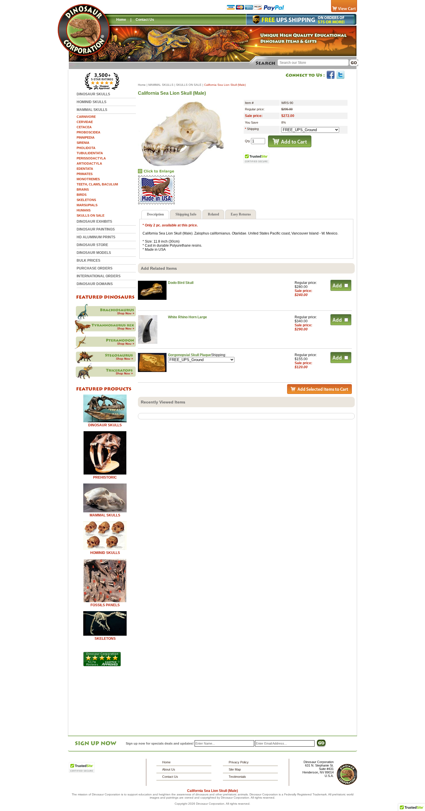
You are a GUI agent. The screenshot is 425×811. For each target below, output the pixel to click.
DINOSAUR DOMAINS (95, 284)
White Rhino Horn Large (187, 317)
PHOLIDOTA (86, 148)
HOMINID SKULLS (91, 102)
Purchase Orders (94, 268)
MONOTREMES (88, 179)
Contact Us (145, 20)
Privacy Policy (239, 762)
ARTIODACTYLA (89, 163)
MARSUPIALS (87, 205)
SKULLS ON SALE (90, 215)
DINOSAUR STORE (92, 245)
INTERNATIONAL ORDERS (99, 276)
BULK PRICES (88, 260)
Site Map (235, 769)
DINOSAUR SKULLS (93, 94)
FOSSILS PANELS (105, 605)
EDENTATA (85, 168)
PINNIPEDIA (86, 137)
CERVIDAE (85, 122)
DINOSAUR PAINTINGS (96, 229)
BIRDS (81, 194)
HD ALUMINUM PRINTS (96, 237)
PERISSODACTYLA (91, 158)
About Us (168, 769)
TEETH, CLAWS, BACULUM (97, 184)
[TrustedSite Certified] (256, 158)
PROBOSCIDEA (88, 132)
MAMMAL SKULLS (92, 110)
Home (121, 20)
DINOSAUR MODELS (94, 253)
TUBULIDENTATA (90, 153)
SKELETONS (86, 200)
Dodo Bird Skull (180, 283)
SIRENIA (83, 142)
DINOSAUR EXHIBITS (94, 222)
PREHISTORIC (105, 477)
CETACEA (84, 127)
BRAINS (83, 189)
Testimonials (237, 776)
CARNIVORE (86, 116)
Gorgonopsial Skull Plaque (189, 355)
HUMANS (83, 210)
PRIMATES (85, 174)
